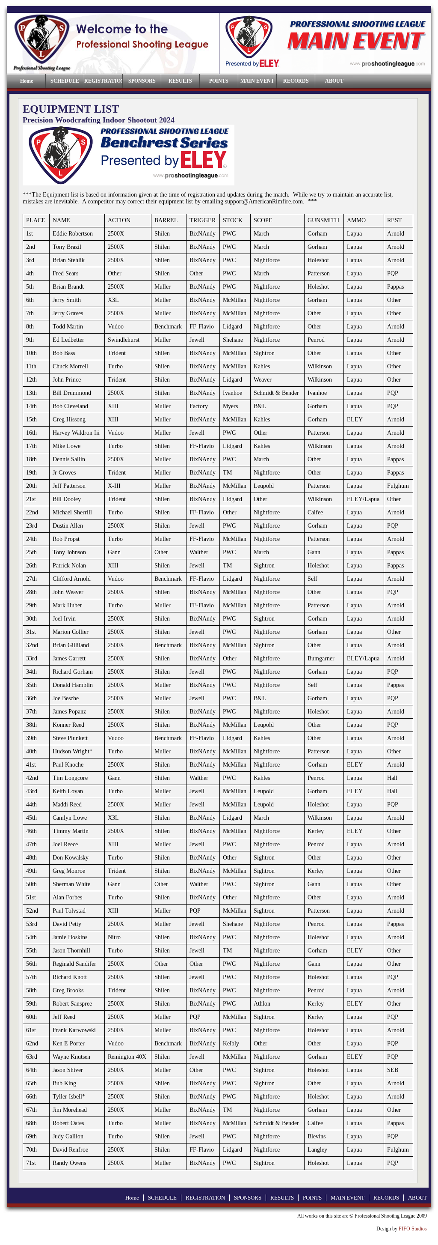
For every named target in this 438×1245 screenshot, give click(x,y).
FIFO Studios (413, 1229)
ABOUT (334, 81)
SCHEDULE (64, 81)
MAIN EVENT (257, 81)
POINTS (218, 81)
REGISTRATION (103, 81)
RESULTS (180, 81)
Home (132, 1197)
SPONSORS (142, 81)
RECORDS (296, 81)
